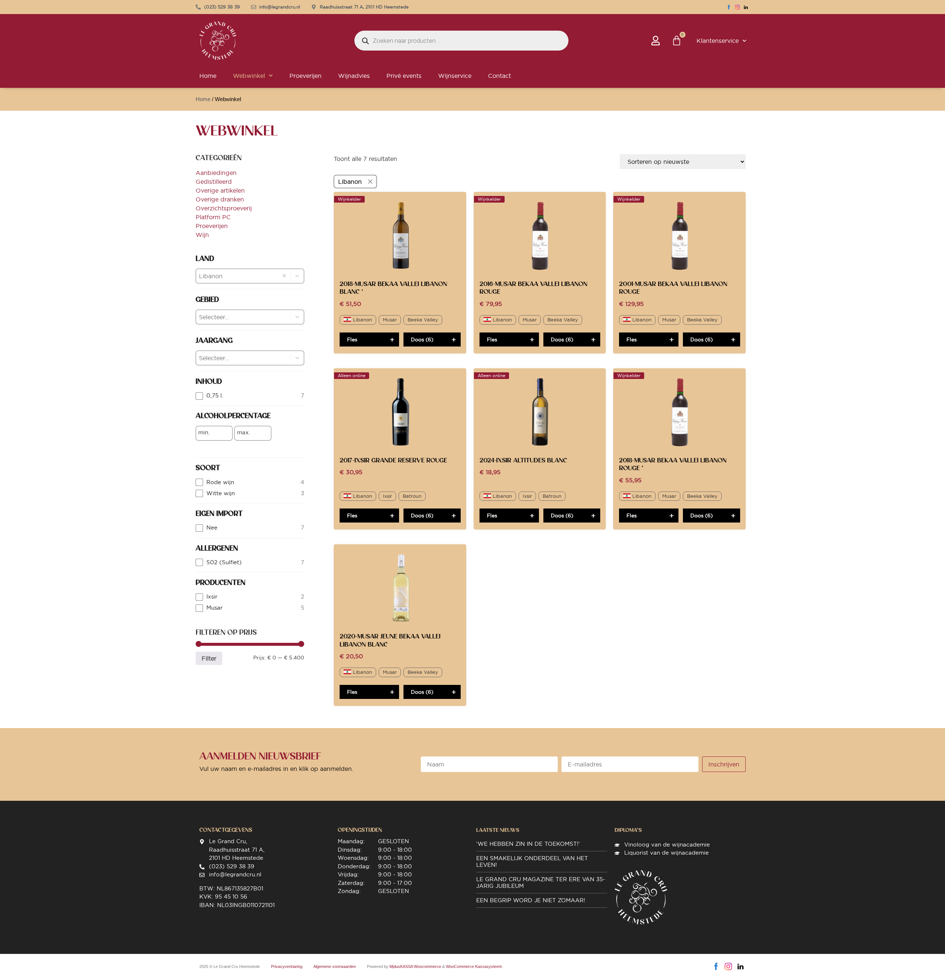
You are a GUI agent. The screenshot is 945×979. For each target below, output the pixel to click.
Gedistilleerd (214, 181)
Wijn (202, 234)
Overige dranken (220, 199)
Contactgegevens (225, 830)
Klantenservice (718, 40)
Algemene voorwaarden (334, 966)
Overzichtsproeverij (224, 208)
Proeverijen (305, 75)
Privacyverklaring (286, 966)
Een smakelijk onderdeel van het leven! (532, 861)
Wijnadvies (354, 75)
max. (243, 432)
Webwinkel (249, 75)
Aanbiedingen (216, 172)
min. (204, 432)
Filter (209, 658)
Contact (499, 75)
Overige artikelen (220, 190)
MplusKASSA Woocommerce (415, 966)
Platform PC (213, 217)
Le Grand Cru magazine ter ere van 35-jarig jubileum (540, 882)
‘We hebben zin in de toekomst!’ (528, 843)
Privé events (404, 75)
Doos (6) (422, 339)
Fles (352, 339)
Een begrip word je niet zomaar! (530, 900)
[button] (297, 276)
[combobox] (237, 276)
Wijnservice (454, 75)
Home (207, 75)
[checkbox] (250, 396)
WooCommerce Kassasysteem (474, 966)
